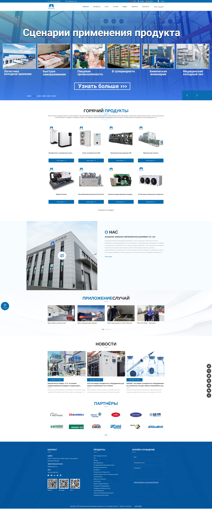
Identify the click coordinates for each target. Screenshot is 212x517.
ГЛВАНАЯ (86, 6)
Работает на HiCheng (125, 506)
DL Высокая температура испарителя (150, 194)
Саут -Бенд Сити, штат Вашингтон (147, 323)
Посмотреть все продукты (106, 210)
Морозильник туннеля (150, 153)
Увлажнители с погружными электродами (62, 153)
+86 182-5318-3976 (55, 1)
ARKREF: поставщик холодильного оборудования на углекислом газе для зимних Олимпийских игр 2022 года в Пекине (145, 386)
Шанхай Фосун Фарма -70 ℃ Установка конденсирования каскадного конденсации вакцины (64, 386)
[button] (187, 95)
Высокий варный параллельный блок (91, 194)
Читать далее (108, 256)
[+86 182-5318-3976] (209, 371)
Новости (135, 6)
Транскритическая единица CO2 (121, 153)
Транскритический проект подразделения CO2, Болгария (120, 324)
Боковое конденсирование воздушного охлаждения (125, 194)
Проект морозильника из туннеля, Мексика (60, 323)
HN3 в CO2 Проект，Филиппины (86, 323)
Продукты (96, 6)
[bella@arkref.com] (209, 385)
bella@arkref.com (72, 1)
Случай (115, 6)
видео (125, 6)
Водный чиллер (61, 194)
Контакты (145, 6)
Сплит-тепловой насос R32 (91, 153)
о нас (107, 6)
